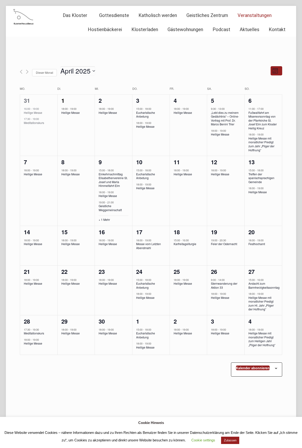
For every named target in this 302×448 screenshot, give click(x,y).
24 (139, 271)
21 (27, 271)
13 (251, 162)
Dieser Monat (44, 72)
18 (177, 232)
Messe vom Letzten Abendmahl (148, 246)
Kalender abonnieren (253, 368)
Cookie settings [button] (203, 440)
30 (102, 321)
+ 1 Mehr (104, 220)
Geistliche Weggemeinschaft (110, 208)
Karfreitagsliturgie (185, 244)
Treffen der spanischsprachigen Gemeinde (261, 178)
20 (251, 232)
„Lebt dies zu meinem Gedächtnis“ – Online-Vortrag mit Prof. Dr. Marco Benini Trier (225, 118)
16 (102, 232)
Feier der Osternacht (224, 244)
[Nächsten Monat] (27, 72)
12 (214, 162)
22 (64, 271)
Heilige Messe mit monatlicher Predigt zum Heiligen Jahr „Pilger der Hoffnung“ (261, 339)
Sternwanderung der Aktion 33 (224, 285)
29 (64, 321)
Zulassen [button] (230, 440)
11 (177, 162)
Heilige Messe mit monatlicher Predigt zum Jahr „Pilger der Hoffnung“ (261, 144)
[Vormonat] (21, 72)
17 (139, 232)
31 (27, 100)
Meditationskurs (34, 123)
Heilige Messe (33, 113)
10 (139, 162)
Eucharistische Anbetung (145, 115)
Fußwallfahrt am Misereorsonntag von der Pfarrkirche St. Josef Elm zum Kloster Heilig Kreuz (262, 120)
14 (27, 232)
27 (251, 271)
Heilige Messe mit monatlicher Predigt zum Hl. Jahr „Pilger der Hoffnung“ (261, 303)
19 (214, 232)
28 (27, 321)
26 (214, 271)
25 (177, 271)
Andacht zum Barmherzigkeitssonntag (264, 285)
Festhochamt (256, 244)
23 (102, 271)
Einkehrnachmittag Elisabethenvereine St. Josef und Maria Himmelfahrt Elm (113, 180)
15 (64, 232)
